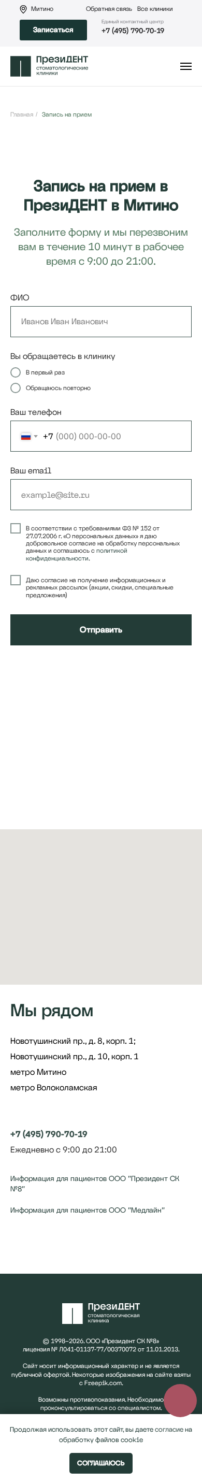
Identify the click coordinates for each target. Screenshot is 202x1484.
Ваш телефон (36, 412)
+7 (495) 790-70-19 (133, 30)
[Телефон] (37, 1248)
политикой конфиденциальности (76, 554)
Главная (21, 114)
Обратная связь (109, 8)
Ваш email (30, 471)
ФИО (20, 297)
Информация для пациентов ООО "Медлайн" (87, 1210)
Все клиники (155, 8)
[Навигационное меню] (186, 66)
